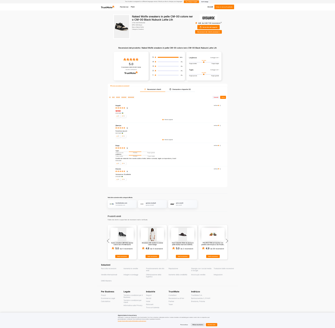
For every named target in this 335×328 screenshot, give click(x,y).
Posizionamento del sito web (155, 270)
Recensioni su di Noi (176, 298)
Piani (133, 7)
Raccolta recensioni (108, 269)
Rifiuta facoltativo (198, 324)
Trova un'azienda (152, 308)
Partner (171, 301)
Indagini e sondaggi (130, 275)
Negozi (149, 295)
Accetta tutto (211, 324)
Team (171, 304)
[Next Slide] (226, 241)
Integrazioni (218, 275)
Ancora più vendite (198, 275)
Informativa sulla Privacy (132, 305)
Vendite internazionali (109, 275)
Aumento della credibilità (178, 275)
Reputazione (173, 269)
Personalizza (184, 324)
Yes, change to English (191, 1)
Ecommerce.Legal (108, 298)
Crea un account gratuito (224, 7)
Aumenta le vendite (130, 269)
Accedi (210, 7)
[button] (212, 23)
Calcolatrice (105, 301)
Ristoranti (149, 304)
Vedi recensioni (122, 256)
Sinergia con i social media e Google (201, 270)
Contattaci (172, 295)
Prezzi (103, 295)
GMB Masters (106, 281)
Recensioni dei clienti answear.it (208, 32)
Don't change (204, 1)
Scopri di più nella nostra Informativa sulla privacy (132, 321)
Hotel (148, 301)
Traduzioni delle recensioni (224, 269)
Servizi (148, 298)
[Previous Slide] (109, 241)
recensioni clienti (131, 67)
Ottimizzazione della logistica (153, 276)
